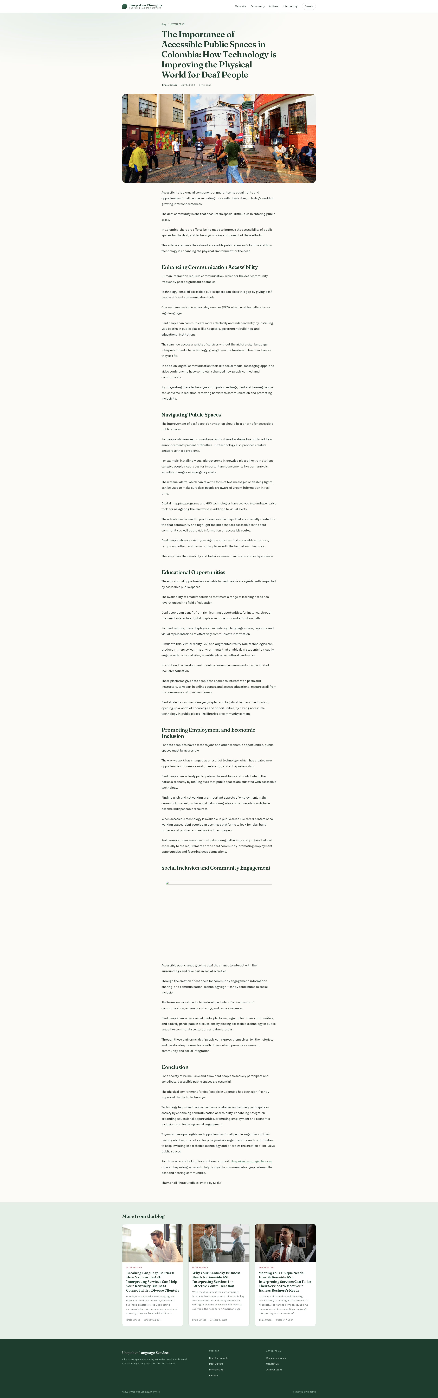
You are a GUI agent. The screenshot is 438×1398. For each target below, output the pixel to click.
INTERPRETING (177, 24)
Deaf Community (218, 1358)
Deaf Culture (216, 1363)
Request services (276, 1358)
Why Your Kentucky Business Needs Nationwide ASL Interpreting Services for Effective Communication (216, 1279)
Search (309, 6)
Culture (273, 6)
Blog (164, 24)
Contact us (272, 1363)
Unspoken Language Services (251, 1161)
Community (258, 6)
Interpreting (290, 6)
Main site (240, 6)
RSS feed (214, 1375)
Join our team (274, 1369)
